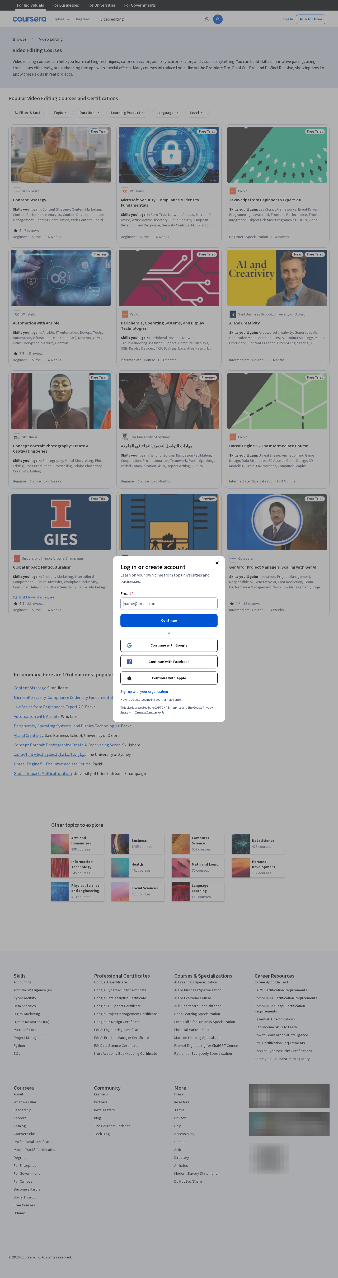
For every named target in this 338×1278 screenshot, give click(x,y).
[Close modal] (217, 563)
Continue (169, 620)
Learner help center (169, 699)
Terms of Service (146, 712)
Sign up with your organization (144, 691)
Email (126, 593)
